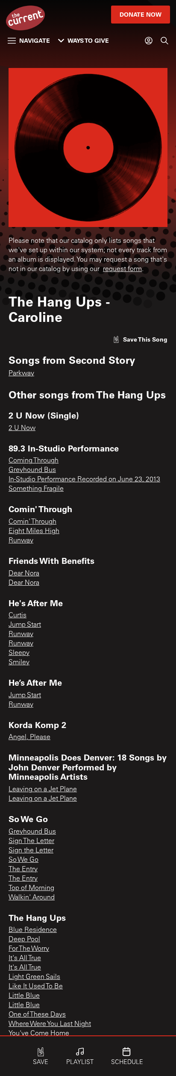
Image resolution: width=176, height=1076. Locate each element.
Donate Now (140, 14)
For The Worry (29, 949)
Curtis (17, 615)
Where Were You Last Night (50, 1024)
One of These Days (37, 1014)
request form (122, 269)
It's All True (25, 958)
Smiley (19, 662)
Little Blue (24, 996)
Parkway (21, 373)
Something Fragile (36, 489)
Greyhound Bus (32, 470)
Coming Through (34, 460)
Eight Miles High (34, 531)
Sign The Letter (31, 841)
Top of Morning (31, 888)
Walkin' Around (32, 897)
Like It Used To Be (36, 986)
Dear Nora (24, 573)
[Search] (164, 40)
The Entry (23, 869)
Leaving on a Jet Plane (43, 789)
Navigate (34, 40)
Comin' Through (32, 522)
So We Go (23, 860)
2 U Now (22, 428)
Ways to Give (88, 40)
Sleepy (19, 653)
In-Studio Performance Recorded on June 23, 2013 (84, 479)
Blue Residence (33, 930)
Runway (21, 540)
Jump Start (25, 625)
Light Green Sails (34, 977)
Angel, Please (29, 737)
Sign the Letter (31, 850)
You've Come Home (39, 1033)
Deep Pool (24, 939)
